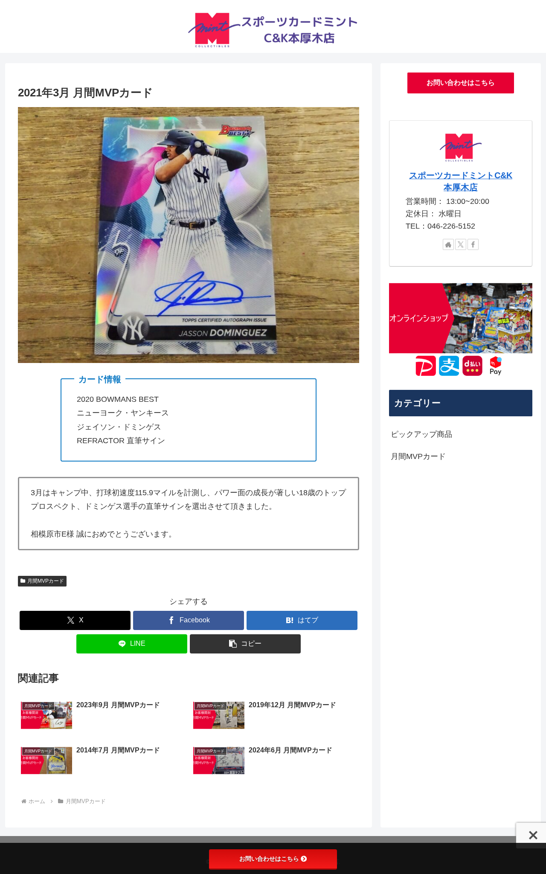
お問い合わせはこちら (461, 82)
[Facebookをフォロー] (473, 244)
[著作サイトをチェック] (448, 244)
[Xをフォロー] (460, 244)
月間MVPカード (45, 581)
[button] (245, 643)
